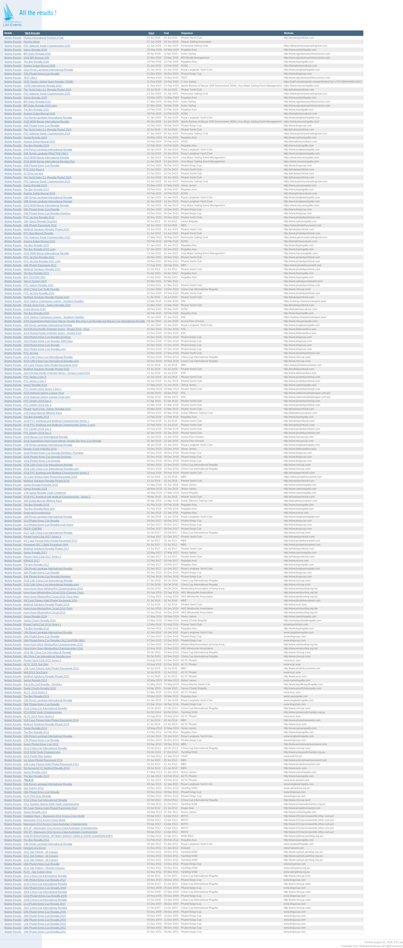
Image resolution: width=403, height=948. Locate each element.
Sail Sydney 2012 (34, 788)
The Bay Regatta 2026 (36, 61)
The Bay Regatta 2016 (36, 628)
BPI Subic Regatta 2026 (37, 53)
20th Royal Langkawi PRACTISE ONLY (46, 153)
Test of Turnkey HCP (35, 281)
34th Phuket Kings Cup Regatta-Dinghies (47, 213)
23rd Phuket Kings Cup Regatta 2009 (45, 887)
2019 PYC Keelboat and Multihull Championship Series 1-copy (59, 424)
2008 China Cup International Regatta (45, 899)
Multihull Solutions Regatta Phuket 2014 (46, 724)
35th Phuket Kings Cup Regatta (41, 165)
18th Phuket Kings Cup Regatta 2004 (45, 919)
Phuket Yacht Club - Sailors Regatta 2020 (47, 305)
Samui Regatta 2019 (35, 385)
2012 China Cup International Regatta (45, 800)
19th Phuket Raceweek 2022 (40, 225)
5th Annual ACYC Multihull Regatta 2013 (47, 768)
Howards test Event (35, 848)
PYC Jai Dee (31, 353)
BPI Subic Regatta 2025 (37, 101)
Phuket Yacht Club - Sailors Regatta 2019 (47, 409)
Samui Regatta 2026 (35, 49)
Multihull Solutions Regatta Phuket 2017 (46, 548)
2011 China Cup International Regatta (45, 875)
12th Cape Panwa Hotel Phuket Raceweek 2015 (51, 668)
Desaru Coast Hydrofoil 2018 (40, 448)
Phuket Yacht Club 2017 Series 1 (42, 556)
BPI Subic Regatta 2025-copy (40, 105)
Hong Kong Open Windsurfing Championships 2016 (53, 588)
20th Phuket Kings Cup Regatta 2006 (45, 911)
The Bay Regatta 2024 (36, 145)
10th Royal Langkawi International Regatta (48, 844)
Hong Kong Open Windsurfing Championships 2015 (53, 644)
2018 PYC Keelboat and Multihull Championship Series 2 (56, 472)
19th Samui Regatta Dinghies (40, 221)
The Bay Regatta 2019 (36, 416)
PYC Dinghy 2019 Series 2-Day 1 (43, 389)
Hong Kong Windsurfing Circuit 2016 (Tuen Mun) (51, 596)
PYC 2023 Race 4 (34, 169)
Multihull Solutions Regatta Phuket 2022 (46, 229)
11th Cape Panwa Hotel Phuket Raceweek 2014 (51, 720)
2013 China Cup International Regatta (45, 748)
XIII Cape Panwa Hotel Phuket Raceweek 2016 (50, 600)
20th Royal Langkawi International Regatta (48, 149)
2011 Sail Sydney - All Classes (41, 852)
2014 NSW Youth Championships (43, 712)
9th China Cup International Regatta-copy (47, 656)
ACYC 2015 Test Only (36, 664)
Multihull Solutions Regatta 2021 (42, 269)
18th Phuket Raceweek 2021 (40, 265)
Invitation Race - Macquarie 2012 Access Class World (54, 816)
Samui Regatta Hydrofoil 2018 (41, 484)
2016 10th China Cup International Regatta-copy (51, 584)
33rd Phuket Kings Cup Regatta (42, 345)
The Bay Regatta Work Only (39, 508)
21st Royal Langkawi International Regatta (48, 117)
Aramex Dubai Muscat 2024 (39, 141)
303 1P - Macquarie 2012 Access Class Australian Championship (61, 828)
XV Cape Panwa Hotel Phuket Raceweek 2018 (50, 476)
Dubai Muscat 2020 (35, 309)
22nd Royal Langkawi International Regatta (48, 69)
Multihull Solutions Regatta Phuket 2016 (46, 604)
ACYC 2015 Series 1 (35, 692)
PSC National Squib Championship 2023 (47, 181)
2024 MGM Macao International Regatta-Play (49, 161)
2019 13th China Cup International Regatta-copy (51, 361)
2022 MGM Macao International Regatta (46, 253)
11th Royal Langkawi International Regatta (48, 784)
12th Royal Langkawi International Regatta (48, 736)
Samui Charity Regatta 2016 (40, 620)
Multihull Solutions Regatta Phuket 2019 (46, 369)
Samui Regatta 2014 (35, 728)
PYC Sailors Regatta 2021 (39, 285)
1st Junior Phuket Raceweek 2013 (43, 760)
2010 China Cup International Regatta (45, 883)
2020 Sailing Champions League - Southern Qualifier (54, 317)
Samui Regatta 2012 (35, 812)
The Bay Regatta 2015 (36, 696)
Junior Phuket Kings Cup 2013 (41, 744)
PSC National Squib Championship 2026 (47, 45)
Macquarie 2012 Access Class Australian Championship (55, 824)
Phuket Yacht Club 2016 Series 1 (42, 624)
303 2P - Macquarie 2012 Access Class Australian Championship (61, 832)
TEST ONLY (30, 77)
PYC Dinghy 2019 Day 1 (37, 432)
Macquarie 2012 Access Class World (44, 820)
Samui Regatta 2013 (35, 772)
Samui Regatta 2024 (35, 137)
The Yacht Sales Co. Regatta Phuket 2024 (47, 129)
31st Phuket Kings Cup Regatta (41, 520)
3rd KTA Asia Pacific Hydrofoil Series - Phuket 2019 (52, 333)
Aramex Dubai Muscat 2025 (39, 113)
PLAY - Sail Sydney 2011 (38, 871)
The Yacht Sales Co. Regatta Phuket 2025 (47, 89)
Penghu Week (32, 41)
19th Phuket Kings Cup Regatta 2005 (45, 915)
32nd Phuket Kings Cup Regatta (42, 460)
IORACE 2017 (32, 560)
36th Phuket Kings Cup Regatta (41, 125)
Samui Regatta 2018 (35, 488)
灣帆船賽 (29, 780)
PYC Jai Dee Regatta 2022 (39, 217)
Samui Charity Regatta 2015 (40, 688)
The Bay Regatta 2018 (36, 504)
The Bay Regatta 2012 (36, 840)
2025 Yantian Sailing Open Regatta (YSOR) (48, 81)
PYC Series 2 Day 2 (35, 381)
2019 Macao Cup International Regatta (46, 436)
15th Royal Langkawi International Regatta (48, 568)
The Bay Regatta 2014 (36, 732)
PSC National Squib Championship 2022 (47, 237)
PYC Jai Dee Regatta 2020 (39, 293)
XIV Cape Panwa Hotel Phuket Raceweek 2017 (51, 540)
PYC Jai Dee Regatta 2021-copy (42, 261)
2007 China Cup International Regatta (45, 907)
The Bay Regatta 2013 (36, 776)
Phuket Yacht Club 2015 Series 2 (42, 660)
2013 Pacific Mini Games (38, 756)
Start (151, 33)
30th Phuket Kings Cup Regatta (41, 572)
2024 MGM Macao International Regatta (46, 157)
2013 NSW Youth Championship (42, 752)
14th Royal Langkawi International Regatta (48, 632)
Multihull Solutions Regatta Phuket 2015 (46, 676)
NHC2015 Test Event (35, 672)
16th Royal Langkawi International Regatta (48, 516)
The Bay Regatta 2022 (36, 245)
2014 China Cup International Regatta (45, 708)
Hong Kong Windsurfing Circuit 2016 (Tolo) (48, 608)
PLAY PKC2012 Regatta (37, 796)
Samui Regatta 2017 (35, 552)
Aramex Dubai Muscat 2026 (39, 65)
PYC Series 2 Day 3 (35, 377)
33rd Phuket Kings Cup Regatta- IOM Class (48, 341)
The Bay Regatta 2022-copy (39, 249)
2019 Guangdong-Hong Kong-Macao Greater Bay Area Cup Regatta (62, 440)
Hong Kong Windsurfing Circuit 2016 (44, 612)
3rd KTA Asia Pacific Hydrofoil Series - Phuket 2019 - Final (56, 329)
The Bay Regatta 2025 (36, 109)
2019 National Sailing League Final (44, 393)
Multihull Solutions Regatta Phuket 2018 (46, 480)
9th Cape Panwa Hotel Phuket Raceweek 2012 (50, 808)
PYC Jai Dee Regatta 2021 (39, 257)
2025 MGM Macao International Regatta (46, 121)
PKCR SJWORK (33, 528)
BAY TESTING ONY (35, 277)
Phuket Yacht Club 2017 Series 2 (42, 536)
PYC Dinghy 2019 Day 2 (37, 428)
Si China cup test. (33, 173)
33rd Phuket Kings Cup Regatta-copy (45, 349)
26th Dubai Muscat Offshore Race (43, 500)
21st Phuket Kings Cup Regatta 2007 (45, 903)
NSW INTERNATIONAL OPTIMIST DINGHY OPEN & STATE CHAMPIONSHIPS (68, 836)
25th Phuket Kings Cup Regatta (41, 864)
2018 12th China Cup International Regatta (48, 464)
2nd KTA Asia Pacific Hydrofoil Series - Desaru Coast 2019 (57, 373)
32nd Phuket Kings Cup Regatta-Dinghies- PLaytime (54, 452)
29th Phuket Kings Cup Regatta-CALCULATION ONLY (54, 640)
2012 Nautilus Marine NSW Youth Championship (51, 804)
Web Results (32, 33)
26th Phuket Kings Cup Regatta (41, 792)
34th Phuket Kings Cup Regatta (41, 209)
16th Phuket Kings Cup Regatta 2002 (45, 927)
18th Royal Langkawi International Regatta (48, 325)
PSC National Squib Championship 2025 (47, 93)
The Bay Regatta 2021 (36, 273)
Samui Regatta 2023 (35, 185)
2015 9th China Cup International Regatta (47, 652)
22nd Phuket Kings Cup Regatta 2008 (45, 895)
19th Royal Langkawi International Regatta (48, 197)
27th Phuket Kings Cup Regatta (41, 740)
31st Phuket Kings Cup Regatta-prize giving (48, 524)
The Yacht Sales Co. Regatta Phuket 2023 (47, 177)
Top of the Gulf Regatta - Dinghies (43, 684)
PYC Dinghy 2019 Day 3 (37, 405)
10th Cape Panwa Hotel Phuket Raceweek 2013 (51, 764)
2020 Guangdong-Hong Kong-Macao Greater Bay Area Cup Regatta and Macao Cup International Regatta (84, 321)
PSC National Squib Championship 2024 (47, 133)
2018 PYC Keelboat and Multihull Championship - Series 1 (57, 496)
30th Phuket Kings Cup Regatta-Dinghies (47, 576)
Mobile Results (12, 37)
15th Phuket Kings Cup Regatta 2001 (45, 931)
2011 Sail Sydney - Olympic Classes (44, 867)
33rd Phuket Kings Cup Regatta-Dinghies (47, 337)
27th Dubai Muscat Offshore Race (43, 413)
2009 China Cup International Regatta (45, 891)
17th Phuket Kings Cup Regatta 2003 (45, 923)
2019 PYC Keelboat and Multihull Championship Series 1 (56, 420)
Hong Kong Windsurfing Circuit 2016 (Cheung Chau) (54, 592)
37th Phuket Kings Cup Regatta (41, 73)
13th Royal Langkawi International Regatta (48, 700)
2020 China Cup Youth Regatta (41, 289)
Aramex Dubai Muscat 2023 (39, 193)
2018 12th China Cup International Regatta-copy (51, 468)
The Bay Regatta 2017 (36, 564)
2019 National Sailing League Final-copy (47, 397)
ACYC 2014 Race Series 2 (39, 716)
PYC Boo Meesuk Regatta (38, 233)
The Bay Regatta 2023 (36, 189)
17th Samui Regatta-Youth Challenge (45, 492)
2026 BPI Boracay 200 (36, 57)
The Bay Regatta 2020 (36, 313)
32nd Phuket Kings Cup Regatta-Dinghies (47, 456)
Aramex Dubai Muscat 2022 (39, 241)
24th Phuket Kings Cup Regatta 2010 (45, 879)
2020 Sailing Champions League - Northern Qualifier (54, 301)
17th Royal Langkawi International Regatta (48, 444)
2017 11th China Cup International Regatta (48, 532)
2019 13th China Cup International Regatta (48, 357)
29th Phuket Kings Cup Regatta (41, 636)
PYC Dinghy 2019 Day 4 (37, 401)
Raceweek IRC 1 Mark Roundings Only (46, 544)
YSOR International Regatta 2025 (43, 85)
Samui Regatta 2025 (35, 97)
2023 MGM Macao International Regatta (46, 205)
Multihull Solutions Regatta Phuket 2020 (46, 297)
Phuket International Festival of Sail (44, 37)
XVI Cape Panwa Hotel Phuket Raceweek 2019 (51, 365)
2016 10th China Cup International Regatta (48, 580)
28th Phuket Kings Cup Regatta (41, 704)
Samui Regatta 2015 (35, 680)
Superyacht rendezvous (37, 512)
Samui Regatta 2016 (35, 616)
